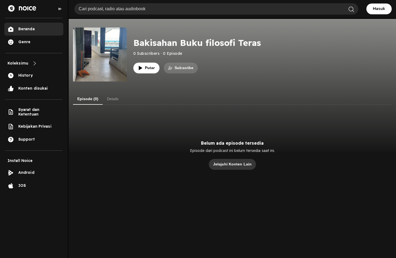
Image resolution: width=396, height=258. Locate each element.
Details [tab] (113, 99)
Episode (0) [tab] (87, 99)
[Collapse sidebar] (60, 9)
